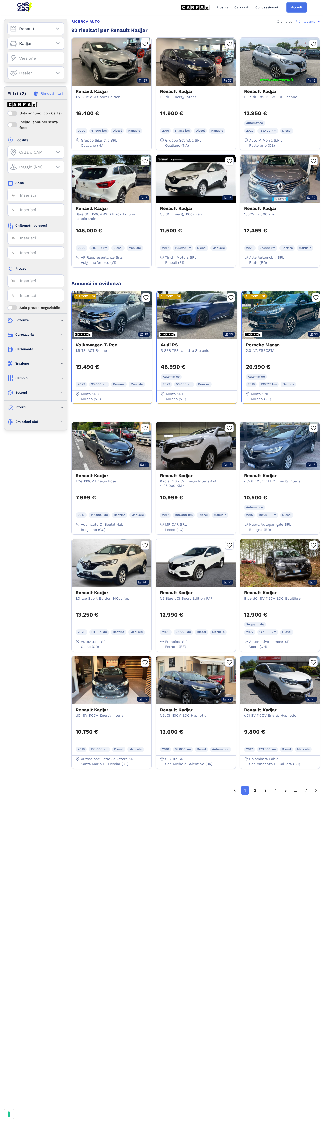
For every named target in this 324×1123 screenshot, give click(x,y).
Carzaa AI (241, 7)
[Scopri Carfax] (195, 7)
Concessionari (266, 7)
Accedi (296, 7)
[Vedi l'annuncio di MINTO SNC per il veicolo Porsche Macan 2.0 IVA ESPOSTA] (282, 340)
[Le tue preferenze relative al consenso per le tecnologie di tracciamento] (9, 1114)
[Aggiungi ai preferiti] (145, 44)
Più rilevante (305, 21)
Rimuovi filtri (51, 93)
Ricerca (222, 7)
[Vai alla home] (24, 7)
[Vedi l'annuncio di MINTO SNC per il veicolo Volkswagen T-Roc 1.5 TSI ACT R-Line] (112, 340)
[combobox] (35, 29)
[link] (235, 790)
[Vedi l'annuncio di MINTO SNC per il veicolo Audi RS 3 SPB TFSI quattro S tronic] (197, 340)
